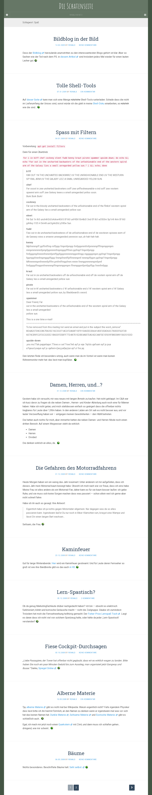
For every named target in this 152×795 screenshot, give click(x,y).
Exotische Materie (105, 714)
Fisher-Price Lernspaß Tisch (102, 613)
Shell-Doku (98, 103)
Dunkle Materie (58, 714)
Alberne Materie (76, 693)
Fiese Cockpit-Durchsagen (76, 646)
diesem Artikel (68, 56)
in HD (72, 567)
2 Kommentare (88, 598)
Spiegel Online (46, 668)
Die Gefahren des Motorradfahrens (76, 467)
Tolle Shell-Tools (76, 85)
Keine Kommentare (88, 45)
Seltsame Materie (79, 714)
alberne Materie (35, 707)
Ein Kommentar (88, 92)
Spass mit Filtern (76, 132)
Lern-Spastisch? (76, 592)
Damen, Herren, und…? (76, 384)
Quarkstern (64, 724)
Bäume (76, 753)
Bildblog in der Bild (76, 38)
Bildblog (37, 53)
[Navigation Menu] (145, 15)
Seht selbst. (75, 767)
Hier (54, 563)
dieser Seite (33, 99)
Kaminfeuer (76, 549)
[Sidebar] (7, 15)
